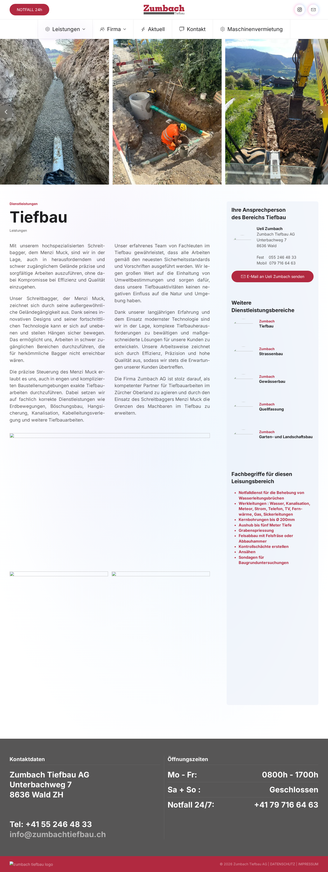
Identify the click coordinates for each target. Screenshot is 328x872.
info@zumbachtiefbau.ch (58, 834)
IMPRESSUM (308, 864)
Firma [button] (114, 29)
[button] (6, 112)
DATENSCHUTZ (282, 864)
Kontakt (196, 29)
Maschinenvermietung (255, 29)
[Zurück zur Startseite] (164, 9)
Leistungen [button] (66, 29)
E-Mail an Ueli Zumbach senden (275, 276)
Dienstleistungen (24, 204)
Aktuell (156, 29)
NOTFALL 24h (29, 9)
